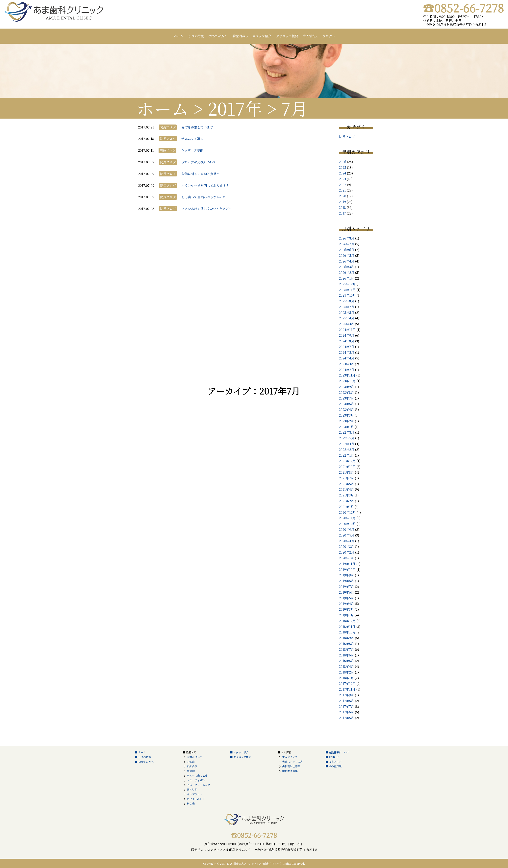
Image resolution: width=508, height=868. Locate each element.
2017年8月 (346, 700)
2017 (342, 213)
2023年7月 (346, 398)
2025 (342, 167)
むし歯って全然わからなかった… (205, 197)
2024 (342, 173)
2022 (342, 184)
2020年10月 (347, 523)
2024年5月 (346, 352)
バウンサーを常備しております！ (205, 185)
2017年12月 (347, 683)
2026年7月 (346, 244)
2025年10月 (347, 295)
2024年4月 (346, 358)
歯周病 (191, 771)
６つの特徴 (196, 36)
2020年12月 (347, 512)
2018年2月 (346, 672)
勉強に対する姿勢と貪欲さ (201, 173)
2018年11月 (347, 626)
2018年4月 (346, 666)
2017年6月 (346, 712)
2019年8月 (346, 581)
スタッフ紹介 (261, 36)
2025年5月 (346, 312)
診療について (194, 757)
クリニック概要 (287, 36)
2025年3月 (346, 324)
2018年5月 (346, 660)
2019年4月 (346, 603)
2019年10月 (347, 569)
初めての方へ (218, 36)
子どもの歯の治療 (197, 775)
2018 (342, 207)
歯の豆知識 (335, 766)
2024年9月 (346, 335)
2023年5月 (346, 403)
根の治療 (192, 766)
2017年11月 (347, 689)
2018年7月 (346, 649)
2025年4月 (346, 318)
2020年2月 (346, 552)
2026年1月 (346, 278)
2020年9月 (346, 529)
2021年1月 (346, 506)
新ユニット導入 (192, 138)
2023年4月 (346, 409)
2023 (342, 179)
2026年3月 (346, 266)
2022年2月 (346, 449)
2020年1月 (346, 558)
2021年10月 (347, 466)
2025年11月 (347, 289)
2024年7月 (346, 346)
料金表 (191, 803)
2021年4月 (346, 489)
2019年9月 (346, 575)
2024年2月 (346, 369)
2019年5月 (346, 598)
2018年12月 (347, 621)
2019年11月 (347, 563)
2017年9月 (346, 695)
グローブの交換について (199, 162)
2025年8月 (346, 301)
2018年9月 (346, 638)
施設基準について (339, 752)
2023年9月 (346, 386)
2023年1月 (346, 426)
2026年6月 (346, 249)
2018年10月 (347, 632)
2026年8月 (346, 238)
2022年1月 (346, 455)
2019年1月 (346, 615)
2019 (342, 201)
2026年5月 (346, 255)
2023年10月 (347, 381)
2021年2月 (346, 501)
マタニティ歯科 (196, 780)
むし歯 (191, 762)
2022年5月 (346, 438)
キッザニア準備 (192, 150)
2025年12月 (347, 284)
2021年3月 (346, 495)
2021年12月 (347, 461)
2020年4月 (346, 541)
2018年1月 (346, 678)
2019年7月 (346, 586)
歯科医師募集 (290, 771)
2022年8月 (346, 432)
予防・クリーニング (198, 785)
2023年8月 (346, 392)
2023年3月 (346, 415)
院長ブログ (347, 136)
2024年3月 (346, 364)
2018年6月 (346, 655)
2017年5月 (346, 718)
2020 (342, 196)
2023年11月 (347, 375)
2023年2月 (346, 421)
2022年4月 (346, 444)
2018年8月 (346, 643)
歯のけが (192, 789)
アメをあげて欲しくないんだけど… (207, 208)
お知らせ (334, 757)
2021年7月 (346, 478)
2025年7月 (346, 307)
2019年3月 (346, 609)
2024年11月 (347, 329)
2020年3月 (346, 546)
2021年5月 (346, 484)
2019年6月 (346, 592)
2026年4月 (346, 261)
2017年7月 (346, 706)
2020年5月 (346, 535)
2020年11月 (347, 518)
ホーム (178, 36)
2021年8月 (346, 472)
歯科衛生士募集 (291, 766)
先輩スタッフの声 (292, 762)
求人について (290, 757)
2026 (342, 161)
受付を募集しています (197, 127)
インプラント (194, 794)
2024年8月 (346, 341)
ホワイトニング (196, 799)
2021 (342, 190)
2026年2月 (346, 272)
